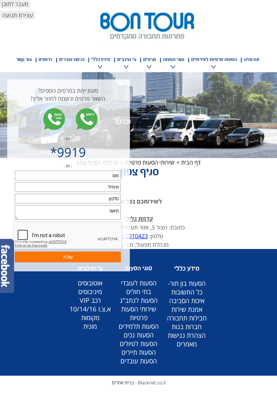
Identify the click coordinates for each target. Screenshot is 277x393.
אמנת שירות (186, 309)
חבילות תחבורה (187, 318)
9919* (68, 152)
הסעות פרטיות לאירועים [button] (214, 60)
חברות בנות (187, 326)
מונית (90, 326)
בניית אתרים (123, 382)
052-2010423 (131, 236)
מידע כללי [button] (100, 60)
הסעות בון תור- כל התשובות (187, 287)
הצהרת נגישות (187, 335)
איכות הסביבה (187, 300)
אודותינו (251, 60)
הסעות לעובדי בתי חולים (139, 287)
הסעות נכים (139, 335)
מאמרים (187, 344)
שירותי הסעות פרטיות (150, 162)
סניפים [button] (149, 60)
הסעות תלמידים (139, 326)
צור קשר (24, 60)
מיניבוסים (90, 291)
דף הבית (191, 162)
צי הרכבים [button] (126, 60)
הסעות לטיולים (138, 343)
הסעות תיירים (139, 352)
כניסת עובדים (71, 60)
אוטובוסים (90, 283)
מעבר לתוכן (15, 4)
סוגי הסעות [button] (173, 60)
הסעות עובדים (138, 361)
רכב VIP (90, 300)
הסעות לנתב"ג (139, 300)
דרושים (45, 60)
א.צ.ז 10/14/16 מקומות (90, 313)
